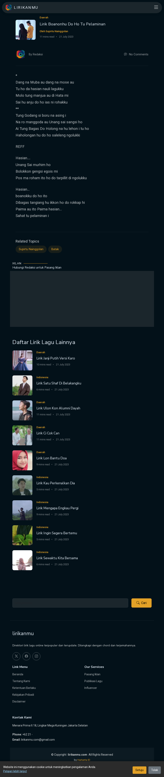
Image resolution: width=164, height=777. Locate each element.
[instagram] (36, 656)
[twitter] (16, 656)
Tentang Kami (21, 681)
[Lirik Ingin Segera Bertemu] (22, 535)
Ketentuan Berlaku (24, 687)
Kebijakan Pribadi (23, 694)
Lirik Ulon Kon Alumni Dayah (58, 408)
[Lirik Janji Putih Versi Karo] (22, 360)
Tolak (154, 770)
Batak (55, 249)
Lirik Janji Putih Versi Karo (55, 358)
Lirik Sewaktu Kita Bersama (57, 558)
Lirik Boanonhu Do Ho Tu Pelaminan (72, 24)
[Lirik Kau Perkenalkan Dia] (22, 485)
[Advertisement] (82, 299)
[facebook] (26, 656)
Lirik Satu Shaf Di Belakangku (58, 383)
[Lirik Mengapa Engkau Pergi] (22, 510)
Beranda (17, 674)
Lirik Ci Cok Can (47, 433)
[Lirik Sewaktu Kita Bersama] (22, 560)
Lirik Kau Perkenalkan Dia (55, 483)
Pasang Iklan (92, 674)
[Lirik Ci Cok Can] (22, 435)
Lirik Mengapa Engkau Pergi (57, 508)
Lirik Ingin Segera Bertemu (56, 533)
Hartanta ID (83, 759)
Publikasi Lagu (93, 681)
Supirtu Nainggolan (31, 249)
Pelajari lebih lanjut (15, 771)
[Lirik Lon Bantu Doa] (22, 460)
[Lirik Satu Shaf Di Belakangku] (22, 385)
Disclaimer (19, 701)
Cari (144, 603)
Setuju (139, 770)
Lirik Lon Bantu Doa (51, 458)
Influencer (90, 687)
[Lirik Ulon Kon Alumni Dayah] (22, 410)
